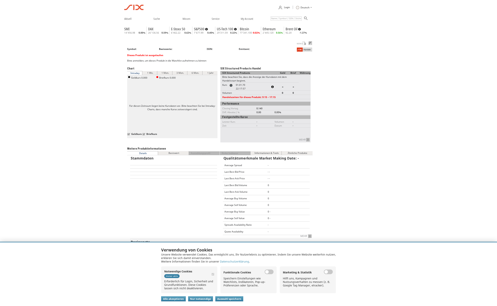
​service (216, 19)
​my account (247, 19)
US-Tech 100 (225, 29)
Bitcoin (244, 29)
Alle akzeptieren (173, 299)
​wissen (186, 19)
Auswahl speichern (229, 299)
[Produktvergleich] (310, 43)
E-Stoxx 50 (178, 29)
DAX (150, 29)
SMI (126, 29)
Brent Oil (292, 29)
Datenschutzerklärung (234, 261)
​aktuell (127, 19)
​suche (156, 19)
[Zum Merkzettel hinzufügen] (299, 43)
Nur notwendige (200, 299)
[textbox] (286, 18)
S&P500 (199, 29)
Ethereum (269, 29)
